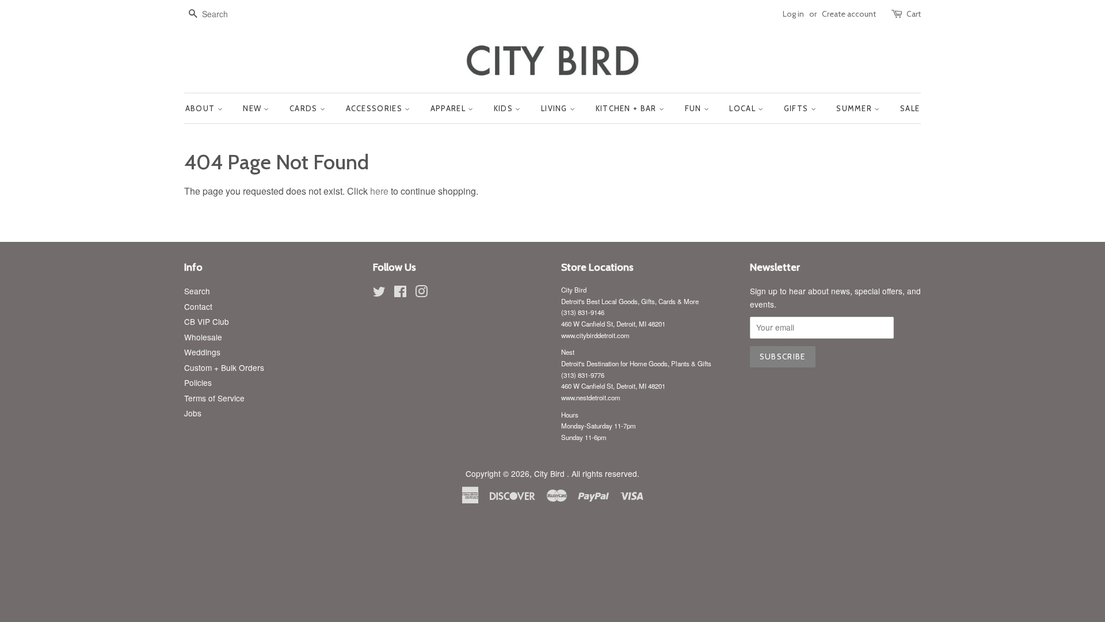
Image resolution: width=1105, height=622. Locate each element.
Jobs (192, 413)
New (253, 108)
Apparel (449, 108)
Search (197, 291)
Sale (910, 108)
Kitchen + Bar (627, 108)
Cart (913, 14)
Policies (198, 382)
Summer (855, 108)
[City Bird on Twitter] (379, 293)
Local (743, 108)
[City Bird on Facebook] (400, 293)
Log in (793, 14)
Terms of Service (214, 398)
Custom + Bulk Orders (224, 367)
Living (555, 108)
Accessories (375, 108)
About (201, 108)
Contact (198, 306)
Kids (505, 108)
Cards (304, 108)
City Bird (550, 473)
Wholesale (203, 337)
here (379, 191)
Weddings (202, 352)
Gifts (797, 108)
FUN (694, 108)
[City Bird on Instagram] (421, 293)
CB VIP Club (206, 321)
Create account (849, 14)
